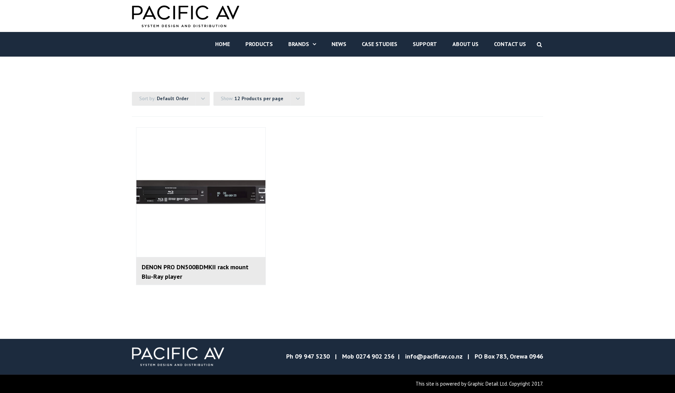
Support (425, 43)
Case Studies (379, 43)
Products (259, 43)
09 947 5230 (312, 356)
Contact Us (510, 43)
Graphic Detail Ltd (487, 383)
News (339, 43)
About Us (465, 43)
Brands (298, 43)
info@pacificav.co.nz (433, 356)
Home (222, 43)
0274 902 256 (375, 356)
